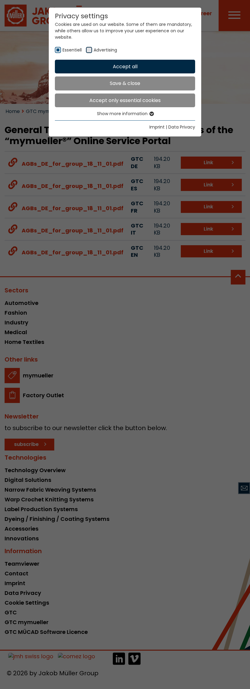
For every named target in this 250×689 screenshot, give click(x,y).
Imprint (157, 127)
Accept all (125, 66)
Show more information (123, 114)
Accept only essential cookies (125, 100)
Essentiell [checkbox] (72, 50)
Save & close (125, 83)
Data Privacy (181, 127)
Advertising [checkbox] (105, 50)
